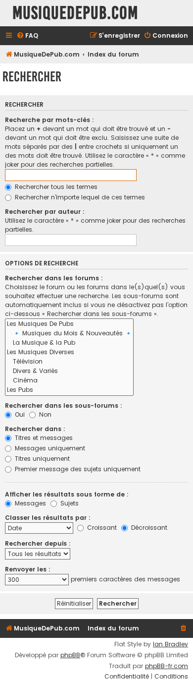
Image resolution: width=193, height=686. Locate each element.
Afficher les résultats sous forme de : (67, 494)
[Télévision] (69, 362)
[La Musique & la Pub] (69, 343)
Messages (29, 503)
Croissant (101, 527)
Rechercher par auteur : (45, 211)
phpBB (70, 655)
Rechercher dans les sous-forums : (63, 405)
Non (44, 414)
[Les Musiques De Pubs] (69, 324)
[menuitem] (27, 36)
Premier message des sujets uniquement (77, 469)
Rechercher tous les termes (55, 187)
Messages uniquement (49, 448)
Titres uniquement (41, 458)
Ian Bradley (170, 644)
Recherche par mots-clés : (49, 120)
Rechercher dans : (35, 429)
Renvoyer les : (27, 569)
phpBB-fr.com (166, 666)
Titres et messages (43, 438)
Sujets (68, 503)
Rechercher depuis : (38, 543)
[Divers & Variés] (69, 371)
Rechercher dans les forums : (54, 278)
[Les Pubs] (69, 390)
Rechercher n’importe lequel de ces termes (79, 197)
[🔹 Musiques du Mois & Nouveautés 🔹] (69, 333)
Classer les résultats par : (48, 517)
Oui (19, 414)
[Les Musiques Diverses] (69, 352)
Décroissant (148, 527)
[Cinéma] (69, 380)
